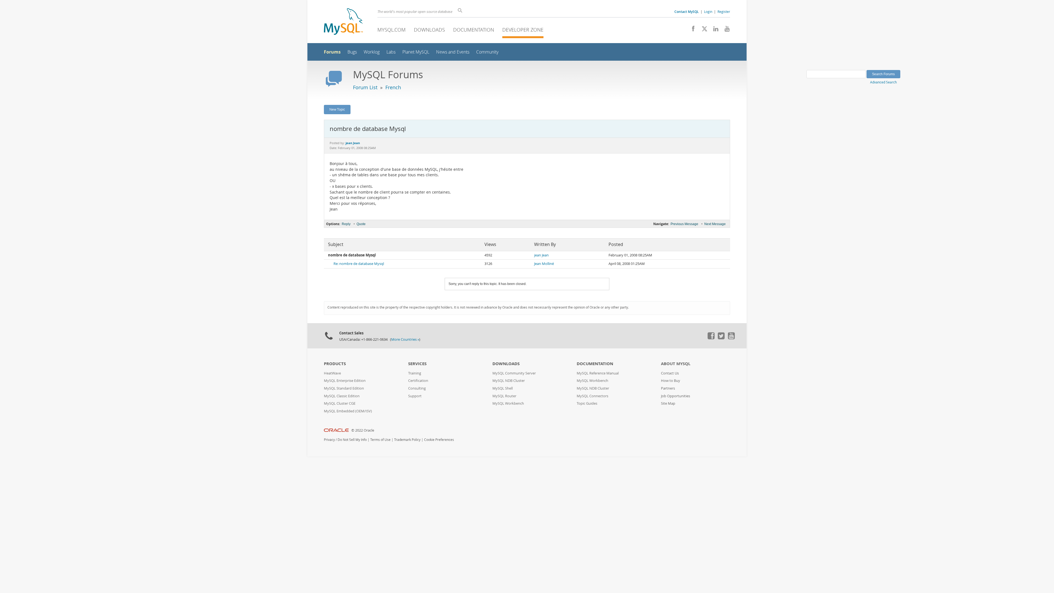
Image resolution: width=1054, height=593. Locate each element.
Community (487, 52)
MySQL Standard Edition (344, 388)
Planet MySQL (415, 52)
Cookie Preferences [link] (439, 440)
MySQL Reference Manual (598, 373)
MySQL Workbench (508, 403)
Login (708, 11)
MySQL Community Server (514, 373)
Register (723, 11)
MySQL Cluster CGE (339, 403)
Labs (391, 52)
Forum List (365, 87)
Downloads (429, 29)
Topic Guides (587, 403)
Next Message (715, 224)
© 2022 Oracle (362, 430)
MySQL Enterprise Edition (345, 380)
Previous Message (684, 224)
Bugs (352, 52)
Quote (361, 224)
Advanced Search (883, 82)
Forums (332, 52)
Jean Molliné (544, 263)
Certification (418, 380)
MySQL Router (504, 396)
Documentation (473, 29)
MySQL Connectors (592, 396)
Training (414, 373)
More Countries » (405, 339)
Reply (346, 224)
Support (415, 396)
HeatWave (332, 373)
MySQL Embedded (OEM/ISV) (348, 411)
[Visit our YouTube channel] (725, 30)
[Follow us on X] (702, 30)
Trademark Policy (407, 440)
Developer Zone (522, 29)
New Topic (337, 109)
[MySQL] (343, 22)
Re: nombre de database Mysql (358, 263)
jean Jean (541, 255)
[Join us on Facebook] (691, 30)
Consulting (417, 388)
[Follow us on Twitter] (721, 338)
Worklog (372, 52)
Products (335, 364)
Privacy (329, 440)
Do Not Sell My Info (352, 440)
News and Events (452, 52)
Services (417, 364)
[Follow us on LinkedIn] (714, 30)
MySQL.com (391, 29)
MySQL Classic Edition (342, 396)
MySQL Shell (502, 388)
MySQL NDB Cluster (508, 380)
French (393, 87)
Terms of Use (380, 440)
